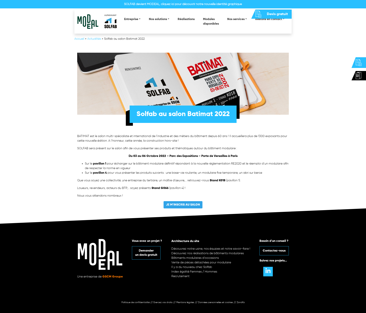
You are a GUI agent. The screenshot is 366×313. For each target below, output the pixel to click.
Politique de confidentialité (135, 302)
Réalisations (186, 19)
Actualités (94, 38)
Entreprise (131, 19)
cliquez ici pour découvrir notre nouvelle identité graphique (201, 4)
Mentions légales (185, 302)
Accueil (79, 38)
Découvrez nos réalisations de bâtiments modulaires (207, 253)
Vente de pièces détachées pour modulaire (201, 262)
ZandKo (241, 302)
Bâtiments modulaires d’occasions (195, 258)
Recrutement (180, 276)
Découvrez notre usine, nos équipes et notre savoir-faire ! (210, 248)
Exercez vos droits (163, 302)
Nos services (236, 19)
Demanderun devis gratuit (146, 253)
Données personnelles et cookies (215, 302)
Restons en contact (268, 19)
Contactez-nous (274, 250)
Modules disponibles (211, 21)
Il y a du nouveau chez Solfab (191, 267)
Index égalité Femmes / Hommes (194, 271)
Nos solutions (158, 19)
